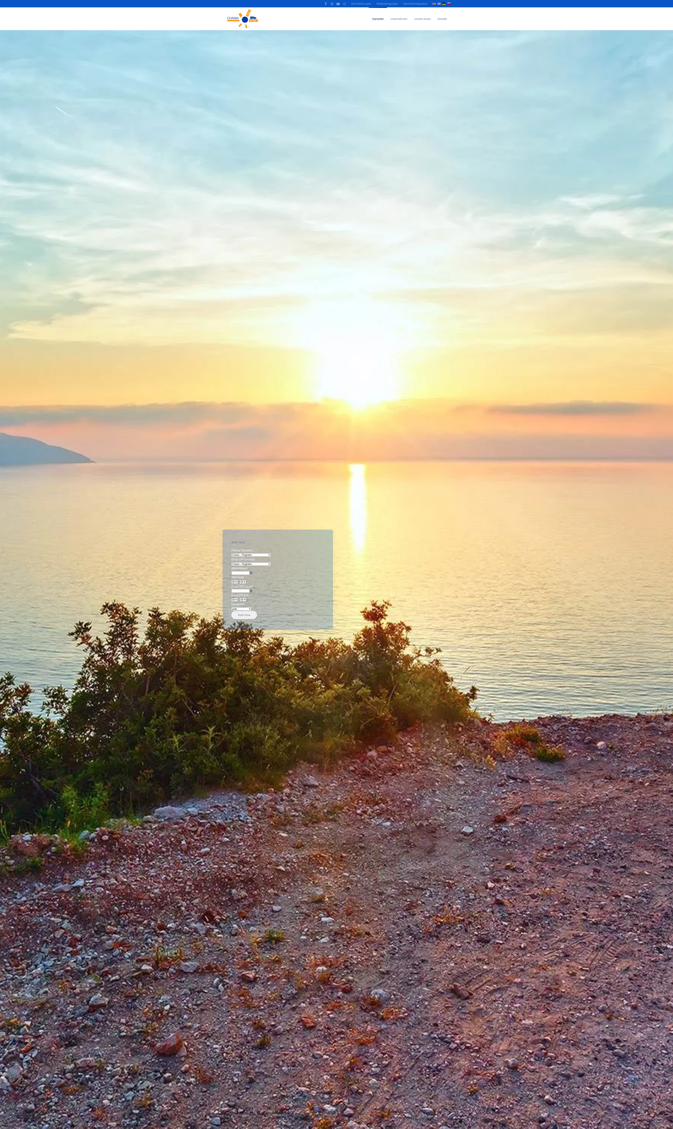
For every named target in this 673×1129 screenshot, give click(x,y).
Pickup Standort (242, 550)
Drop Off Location (243, 559)
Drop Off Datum (242, 586)
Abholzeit (237, 577)
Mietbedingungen (387, 3)
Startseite (377, 19)
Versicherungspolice (415, 3)
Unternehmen (398, 19)
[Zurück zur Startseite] (244, 18)
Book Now (244, 615)
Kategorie (237, 604)
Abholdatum (239, 568)
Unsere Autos (422, 19)
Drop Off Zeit (240, 595)
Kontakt (442, 19)
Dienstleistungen (361, 3)
